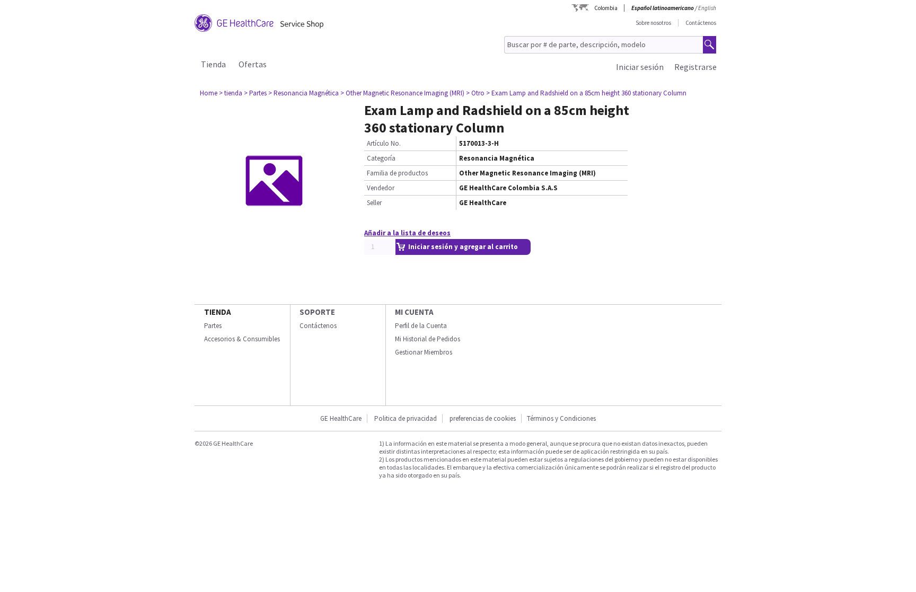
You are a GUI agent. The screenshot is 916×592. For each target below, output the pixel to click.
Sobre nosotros (653, 22)
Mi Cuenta (414, 312)
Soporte (317, 312)
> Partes (255, 93)
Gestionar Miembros (423, 352)
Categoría (381, 158)
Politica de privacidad (405, 418)
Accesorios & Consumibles (242, 338)
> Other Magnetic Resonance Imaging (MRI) (402, 93)
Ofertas (253, 64)
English (707, 8)
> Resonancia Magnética (303, 93)
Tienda (213, 64)
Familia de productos (397, 173)
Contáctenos (700, 22)
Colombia (606, 8)
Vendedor (380, 187)
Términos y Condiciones (561, 418)
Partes (213, 325)
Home (208, 93)
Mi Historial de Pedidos (427, 338)
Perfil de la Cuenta (421, 325)
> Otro (475, 93)
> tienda (230, 93)
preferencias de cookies (483, 418)
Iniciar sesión (640, 66)
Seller (374, 202)
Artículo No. (384, 143)
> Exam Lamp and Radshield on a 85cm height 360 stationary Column (586, 93)
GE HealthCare (341, 418)
